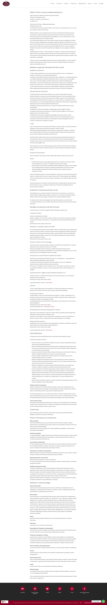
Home (52, 3)
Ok (80, 602)
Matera (90, 3)
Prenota (66, 3)
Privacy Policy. (49, 282)
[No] (105, 602)
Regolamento (82, 3)
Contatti (101, 3)
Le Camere (59, 3)
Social (95, 3)
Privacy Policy (47, 306)
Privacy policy (88, 602)
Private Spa (73, 3)
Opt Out (52, 306)
